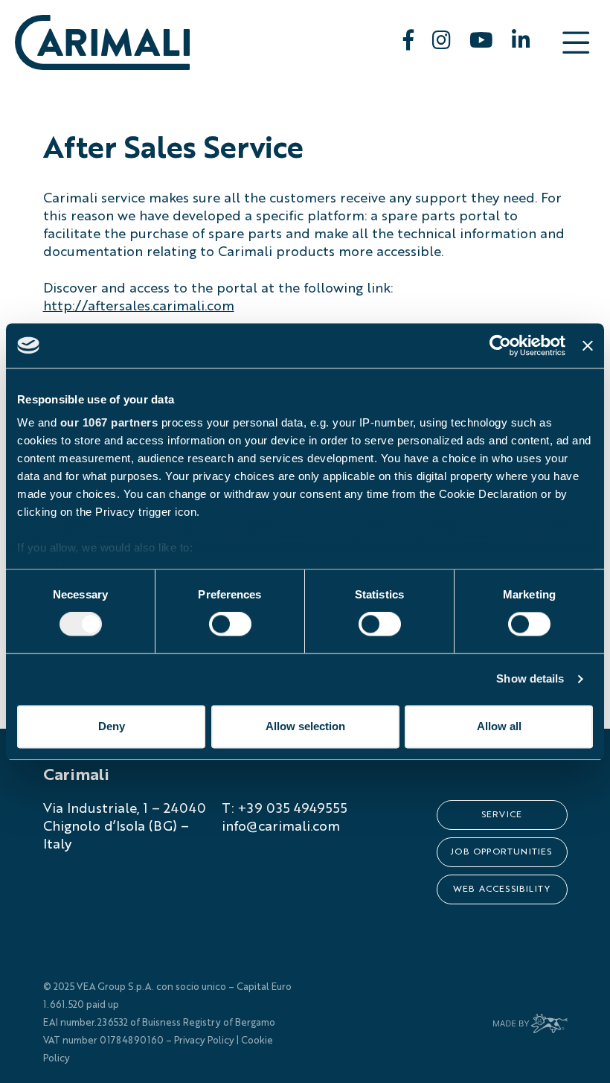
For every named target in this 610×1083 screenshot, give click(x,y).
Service (501, 815)
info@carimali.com (281, 827)
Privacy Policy (204, 1041)
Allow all (499, 726)
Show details (530, 679)
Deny (111, 726)
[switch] (230, 624)
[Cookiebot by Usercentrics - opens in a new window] (500, 345)
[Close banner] (587, 345)
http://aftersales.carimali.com (138, 306)
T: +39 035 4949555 (284, 809)
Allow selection (305, 726)
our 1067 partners (109, 422)
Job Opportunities (501, 852)
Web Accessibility (501, 889)
